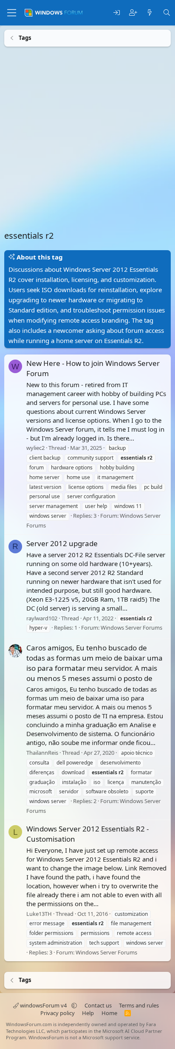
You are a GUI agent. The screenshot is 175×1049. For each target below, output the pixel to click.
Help (88, 1013)
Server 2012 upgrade (62, 543)
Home (109, 1013)
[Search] (166, 12)
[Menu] (12, 13)
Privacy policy (57, 1013)
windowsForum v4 (43, 1005)
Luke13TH (39, 913)
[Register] (133, 12)
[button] (74, 1005)
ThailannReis (42, 752)
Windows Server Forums (131, 627)
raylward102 (41, 618)
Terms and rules (139, 1005)
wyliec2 (35, 448)
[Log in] (116, 12)
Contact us (98, 1005)
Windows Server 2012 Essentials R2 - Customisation (87, 834)
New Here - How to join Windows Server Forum (93, 368)
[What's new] (149, 12)
